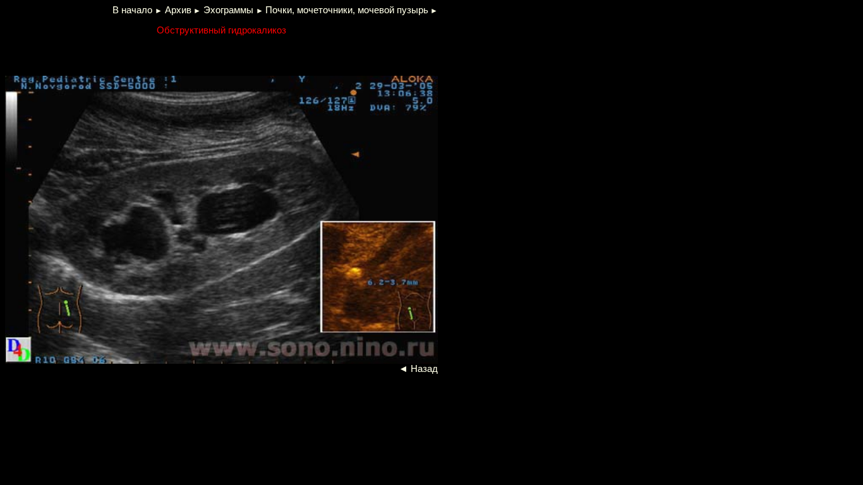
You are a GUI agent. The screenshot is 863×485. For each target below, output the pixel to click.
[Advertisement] (158, 54)
